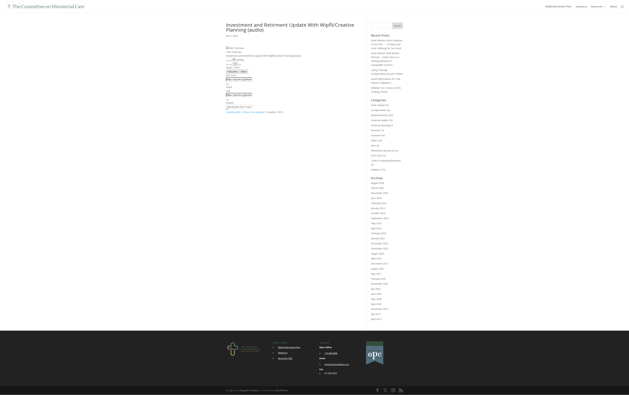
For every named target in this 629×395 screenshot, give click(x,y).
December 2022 (379, 243)
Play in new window (253, 112)
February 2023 (378, 233)
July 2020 (376, 288)
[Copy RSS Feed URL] (227, 84)
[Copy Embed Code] (227, 109)
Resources (597, 6)
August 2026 (377, 183)
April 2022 (376, 258)
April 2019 (376, 319)
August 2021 (377, 268)
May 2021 (376, 273)
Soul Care (376, 155)
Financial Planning (380, 125)
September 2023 (380, 218)
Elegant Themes (249, 390)
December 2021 (379, 263)
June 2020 (376, 293)
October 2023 (378, 213)
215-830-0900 (331, 353)
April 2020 (376, 304)
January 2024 (378, 208)
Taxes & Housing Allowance (386, 160)
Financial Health (379, 120)
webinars (376, 169)
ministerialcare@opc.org (337, 364)
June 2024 (376, 198)
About (613, 6)
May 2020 (376, 299)
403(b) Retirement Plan (558, 6)
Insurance (581, 6)
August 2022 (377, 253)
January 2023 (378, 238)
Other (374, 140)
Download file (233, 112)
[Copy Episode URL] (227, 99)
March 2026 (377, 187)
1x (235, 63)
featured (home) (379, 115)
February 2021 (378, 278)
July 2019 (376, 314)
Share (244, 71)
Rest (373, 145)
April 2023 (376, 228)
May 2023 (376, 223)
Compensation (379, 110)
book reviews (378, 105)
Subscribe (232, 71)
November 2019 (379, 308)
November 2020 (379, 283)
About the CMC (285, 358)
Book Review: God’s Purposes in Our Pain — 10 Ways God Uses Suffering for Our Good (387, 44)
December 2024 (379, 193)
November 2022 (379, 248)
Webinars (283, 352)
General (375, 130)
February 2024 (378, 203)
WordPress (281, 390)
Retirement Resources (383, 150)
